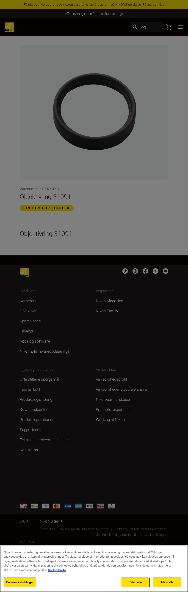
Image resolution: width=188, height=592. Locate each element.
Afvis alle (167, 582)
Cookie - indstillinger (20, 582)
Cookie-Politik (57, 570)
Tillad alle (135, 582)
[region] (94, 568)
